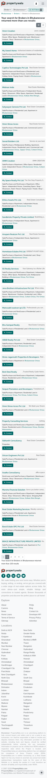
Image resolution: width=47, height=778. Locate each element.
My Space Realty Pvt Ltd (13, 180)
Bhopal (26, 681)
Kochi (3, 697)
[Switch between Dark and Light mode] (41, 772)
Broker (7, 10)
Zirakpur (27, 671)
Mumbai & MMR (30, 640)
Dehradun (5, 687)
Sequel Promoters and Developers (17, 389)
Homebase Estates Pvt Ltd (13, 252)
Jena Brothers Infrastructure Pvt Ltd (18, 288)
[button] (36, 3)
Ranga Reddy (29, 652)
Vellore (26, 728)
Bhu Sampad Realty (11, 325)
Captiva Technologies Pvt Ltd (15, 68)
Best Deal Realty (9, 372)
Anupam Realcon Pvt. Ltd (13, 234)
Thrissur (27, 722)
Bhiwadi (4, 681)
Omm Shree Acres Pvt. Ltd (13, 406)
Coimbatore (28, 684)
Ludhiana (27, 700)
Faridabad (28, 637)
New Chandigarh (8, 675)
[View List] (43, 25)
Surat (3, 722)
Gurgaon (4, 637)
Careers (4, 608)
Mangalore (28, 703)
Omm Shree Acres (10, 124)
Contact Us (33, 611)
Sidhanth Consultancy (12, 441)
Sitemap (4, 621)
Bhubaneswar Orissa (31, 39)
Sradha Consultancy (11, 473)
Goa (25, 675)
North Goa (5, 678)
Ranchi (26, 719)
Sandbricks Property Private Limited (18, 217)
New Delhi (28, 630)
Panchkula (5, 671)
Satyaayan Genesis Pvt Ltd (14, 107)
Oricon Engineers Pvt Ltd (13, 455)
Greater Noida (29, 633)
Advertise (33, 621)
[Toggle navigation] (43, 3)
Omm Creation (8, 31)
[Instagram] (18, 576)
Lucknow (5, 700)
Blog (31, 608)
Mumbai (4, 643)
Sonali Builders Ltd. (10, 141)
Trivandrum (28, 725)
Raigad (4, 716)
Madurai (4, 703)
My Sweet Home (9, 51)
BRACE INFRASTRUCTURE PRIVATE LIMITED (21, 541)
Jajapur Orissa (25, 150)
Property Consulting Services (15, 421)
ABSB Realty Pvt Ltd (11, 340)
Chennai (4, 649)
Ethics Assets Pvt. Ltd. (11, 200)
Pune (3, 656)
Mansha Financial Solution (13, 490)
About (3, 605)
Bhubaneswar (19, 10)
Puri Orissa (30, 277)
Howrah (27, 659)
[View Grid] (38, 25)
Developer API (35, 614)
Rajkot (4, 719)
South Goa (28, 678)
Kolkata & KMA (30, 656)
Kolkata (4, 659)
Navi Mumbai (6, 646)
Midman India (8, 87)
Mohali (26, 668)
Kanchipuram (29, 694)
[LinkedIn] (13, 576)
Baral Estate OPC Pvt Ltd (13, 527)
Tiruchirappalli (7, 725)
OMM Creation (8, 161)
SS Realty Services (10, 269)
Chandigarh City (8, 668)
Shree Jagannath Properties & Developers (20, 357)
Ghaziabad (5, 640)
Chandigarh (28, 665)
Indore (4, 690)
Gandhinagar (6, 665)
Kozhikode (28, 697)
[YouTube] (23, 576)
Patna (3, 713)
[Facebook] (3, 576)
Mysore (4, 706)
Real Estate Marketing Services (16, 509)
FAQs (31, 605)
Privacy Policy (35, 618)
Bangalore (28, 646)
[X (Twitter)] (8, 576)
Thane (26, 643)
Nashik (26, 709)
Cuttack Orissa (36, 150)
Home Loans (6, 614)
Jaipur (26, 690)
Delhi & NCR (6, 630)
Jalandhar (5, 694)
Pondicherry (28, 713)
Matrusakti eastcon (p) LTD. (14, 308)
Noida (3, 633)
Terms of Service (8, 618)
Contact (9, 43)
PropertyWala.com (19, 769)
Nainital (4, 709)
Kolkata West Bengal (31, 96)
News (3, 611)
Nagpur (27, 706)
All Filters (36, 10)
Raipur (26, 716)
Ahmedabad (6, 662)
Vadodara (5, 728)
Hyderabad (28, 649)
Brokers (17, 13)
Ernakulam (28, 687)
